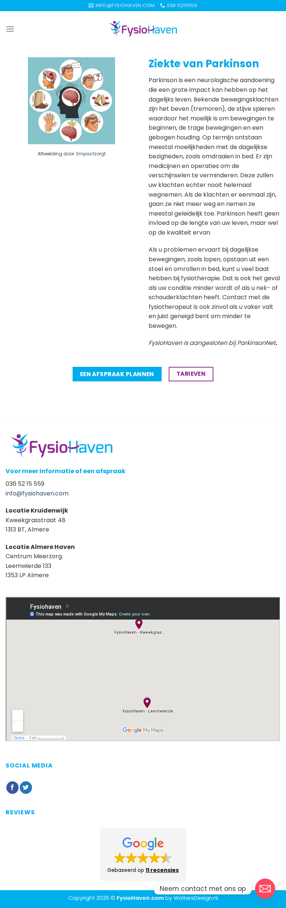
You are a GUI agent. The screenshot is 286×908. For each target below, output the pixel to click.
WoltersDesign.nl (196, 898)
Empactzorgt (91, 154)
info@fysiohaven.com (37, 493)
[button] (143, 854)
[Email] (265, 889)
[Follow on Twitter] (26, 787)
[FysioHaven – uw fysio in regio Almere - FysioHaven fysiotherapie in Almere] (143, 28)
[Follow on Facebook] (12, 787)
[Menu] (10, 29)
